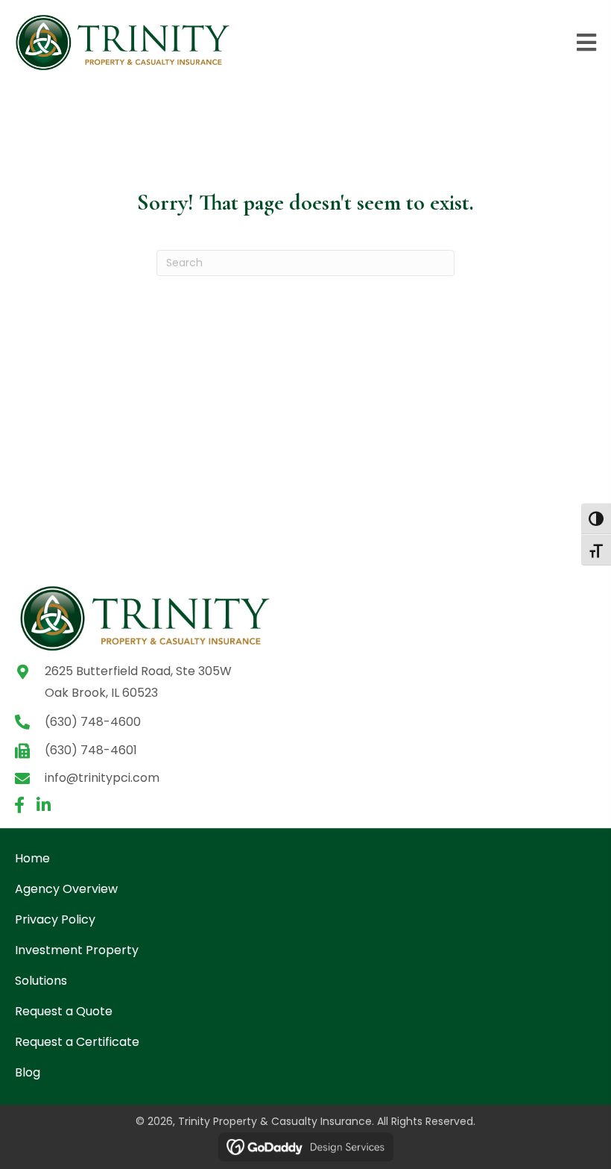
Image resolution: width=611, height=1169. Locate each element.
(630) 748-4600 (93, 721)
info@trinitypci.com (102, 777)
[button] (19, 805)
